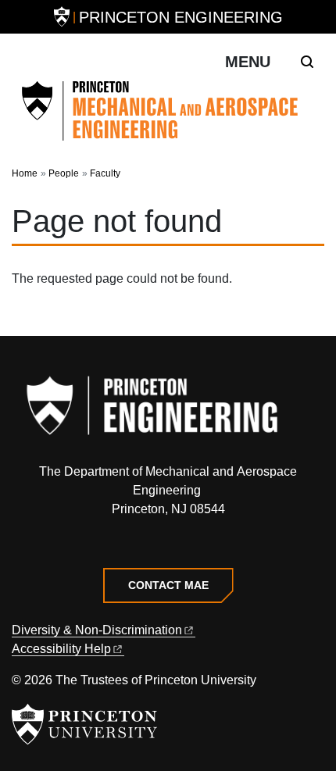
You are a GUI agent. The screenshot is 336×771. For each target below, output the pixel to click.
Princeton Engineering (181, 17)
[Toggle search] (307, 62)
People (63, 173)
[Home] (168, 111)
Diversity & (97, 630)
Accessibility (61, 648)
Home (25, 173)
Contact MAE (168, 585)
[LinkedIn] (168, 544)
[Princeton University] (62, 16)
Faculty (105, 173)
